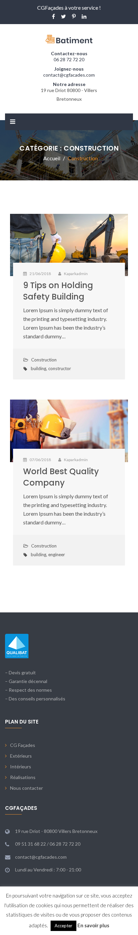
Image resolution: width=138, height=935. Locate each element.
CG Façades (22, 745)
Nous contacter (26, 788)
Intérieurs (20, 766)
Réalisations (23, 777)
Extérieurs (21, 756)
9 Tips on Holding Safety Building (58, 291)
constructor (59, 368)
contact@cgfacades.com (69, 75)
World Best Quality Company (61, 477)
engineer (56, 554)
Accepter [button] (63, 925)
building (38, 368)
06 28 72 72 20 (69, 59)
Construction (44, 359)
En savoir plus (93, 925)
